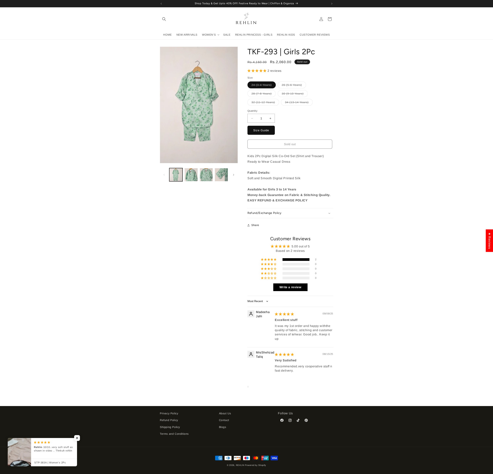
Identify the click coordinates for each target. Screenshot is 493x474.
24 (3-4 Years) (264, 85)
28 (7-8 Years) (264, 94)
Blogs (222, 426)
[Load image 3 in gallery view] (206, 174)
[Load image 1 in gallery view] (176, 174)
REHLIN (240, 465)
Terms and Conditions (174, 433)
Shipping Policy (170, 426)
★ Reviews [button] (489, 240)
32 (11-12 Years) (265, 103)
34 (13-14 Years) (299, 103)
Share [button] (255, 225)
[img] (284, 314)
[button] (164, 19)
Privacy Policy (169, 413)
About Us (225, 413)
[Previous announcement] (161, 3)
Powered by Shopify (255, 465)
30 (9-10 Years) (295, 94)
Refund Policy (169, 420)
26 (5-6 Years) (294, 85)
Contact (224, 420)
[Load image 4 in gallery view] (221, 174)
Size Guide (261, 130)
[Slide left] (164, 175)
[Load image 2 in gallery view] (191, 174)
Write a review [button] (290, 287)
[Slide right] (233, 175)
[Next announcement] (332, 3)
